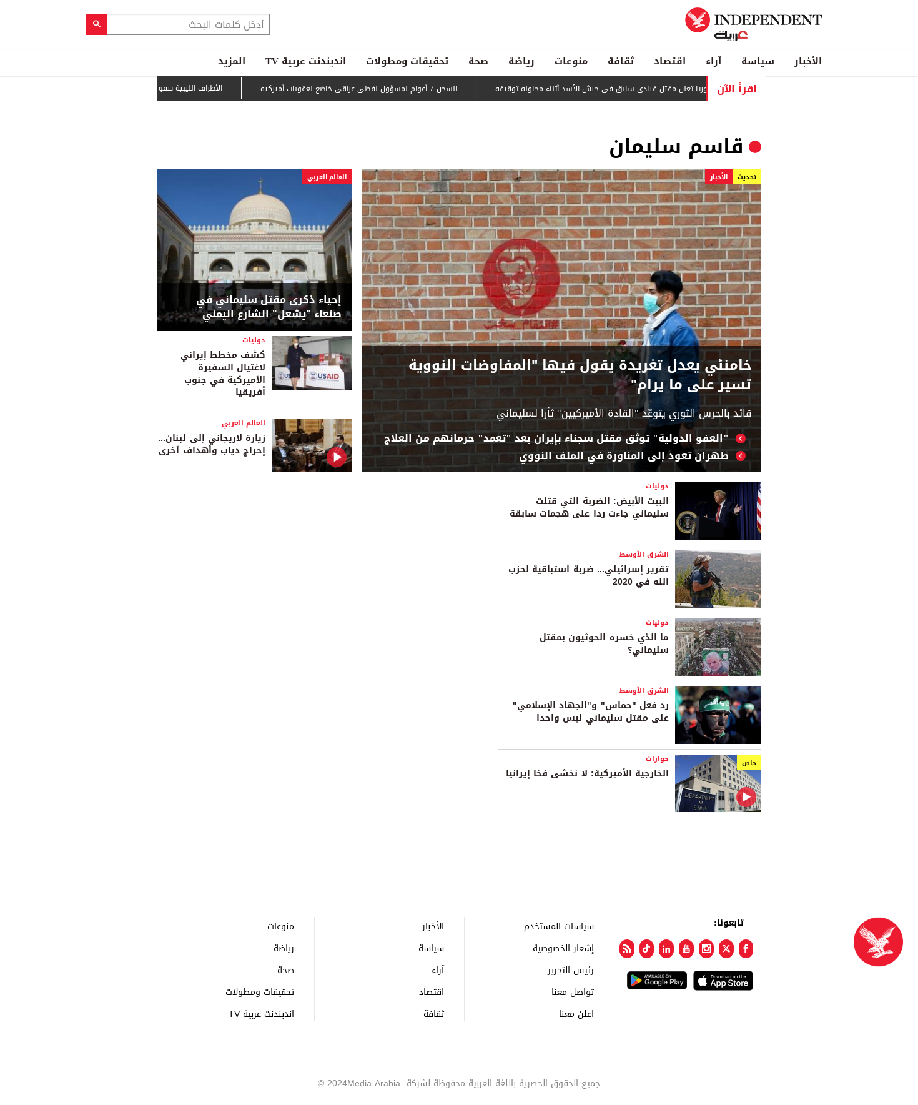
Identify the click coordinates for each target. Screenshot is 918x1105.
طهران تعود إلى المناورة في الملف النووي (624, 456)
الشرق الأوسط (644, 554)
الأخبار (808, 61)
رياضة (521, 61)
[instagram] (706, 948)
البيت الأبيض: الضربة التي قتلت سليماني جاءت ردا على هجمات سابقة (589, 507)
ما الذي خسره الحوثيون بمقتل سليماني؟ (604, 643)
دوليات (253, 340)
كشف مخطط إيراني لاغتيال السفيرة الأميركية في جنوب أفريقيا (222, 373)
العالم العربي (327, 177)
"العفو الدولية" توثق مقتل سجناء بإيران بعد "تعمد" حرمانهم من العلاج (556, 438)
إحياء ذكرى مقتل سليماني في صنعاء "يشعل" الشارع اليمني (269, 307)
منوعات (571, 61)
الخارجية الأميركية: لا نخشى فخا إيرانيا (587, 773)
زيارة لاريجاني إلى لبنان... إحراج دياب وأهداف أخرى (211, 444)
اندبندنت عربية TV (305, 61)
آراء (713, 61)
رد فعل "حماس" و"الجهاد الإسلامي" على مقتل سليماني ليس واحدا (591, 711)
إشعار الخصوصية (563, 948)
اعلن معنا (576, 1013)
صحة (478, 61)
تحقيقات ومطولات (407, 61)
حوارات (657, 758)
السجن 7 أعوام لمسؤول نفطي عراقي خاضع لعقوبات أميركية (383, 89)
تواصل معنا (572, 991)
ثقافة (621, 61)
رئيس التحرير (571, 970)
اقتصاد (670, 61)
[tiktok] (646, 948)
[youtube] (686, 948)
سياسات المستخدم (559, 926)
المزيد (231, 61)
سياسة (757, 61)
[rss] (626, 948)
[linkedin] (666, 948)
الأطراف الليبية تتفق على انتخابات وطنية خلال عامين (161, 88)
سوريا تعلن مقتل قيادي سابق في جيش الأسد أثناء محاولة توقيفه (629, 89)
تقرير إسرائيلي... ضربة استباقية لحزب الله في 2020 (588, 575)
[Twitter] (726, 948)
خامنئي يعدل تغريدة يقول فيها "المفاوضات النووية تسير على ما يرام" (579, 375)
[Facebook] (746, 948)
